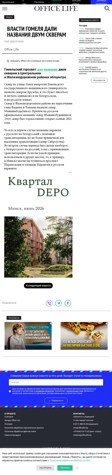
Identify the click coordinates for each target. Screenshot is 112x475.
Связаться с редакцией (83, 417)
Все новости (99, 80)
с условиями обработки (44, 391)
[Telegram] (58, 303)
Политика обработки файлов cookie (20, 431)
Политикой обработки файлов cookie (69, 460)
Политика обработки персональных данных (24, 428)
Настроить (45, 468)
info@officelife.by (80, 428)
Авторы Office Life (12, 420)
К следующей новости (38, 285)
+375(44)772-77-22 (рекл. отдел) (87, 431)
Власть (9, 17)
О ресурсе (9, 417)
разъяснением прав (75, 391)
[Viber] (49, 303)
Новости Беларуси (13, 435)
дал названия (47, 69)
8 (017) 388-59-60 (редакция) (85, 424)
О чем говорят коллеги (83, 420)
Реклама (39, 2)
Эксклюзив (8, 2)
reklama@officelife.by (82, 435)
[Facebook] (68, 303)
